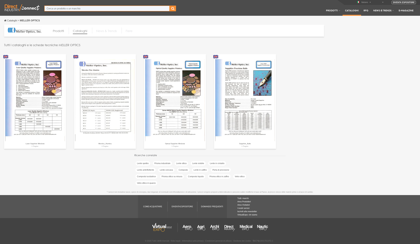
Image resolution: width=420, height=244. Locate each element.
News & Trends (382, 10)
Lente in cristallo (217, 163)
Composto (183, 170)
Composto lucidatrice (146, 176)
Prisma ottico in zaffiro (219, 176)
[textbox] (107, 8)
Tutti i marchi (243, 198)
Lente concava (166, 170)
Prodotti (332, 10)
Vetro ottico (240, 176)
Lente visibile (198, 163)
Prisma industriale (162, 163)
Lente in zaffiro (200, 170)
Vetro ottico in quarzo (146, 183)
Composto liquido (196, 176)
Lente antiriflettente (145, 170)
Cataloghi (352, 10)
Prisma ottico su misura (172, 176)
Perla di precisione (220, 170)
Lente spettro (143, 163)
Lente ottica (181, 163)
